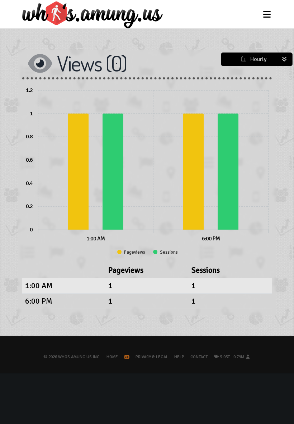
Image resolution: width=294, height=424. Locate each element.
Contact (199, 357)
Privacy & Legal (152, 357)
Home (112, 357)
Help (179, 357)
